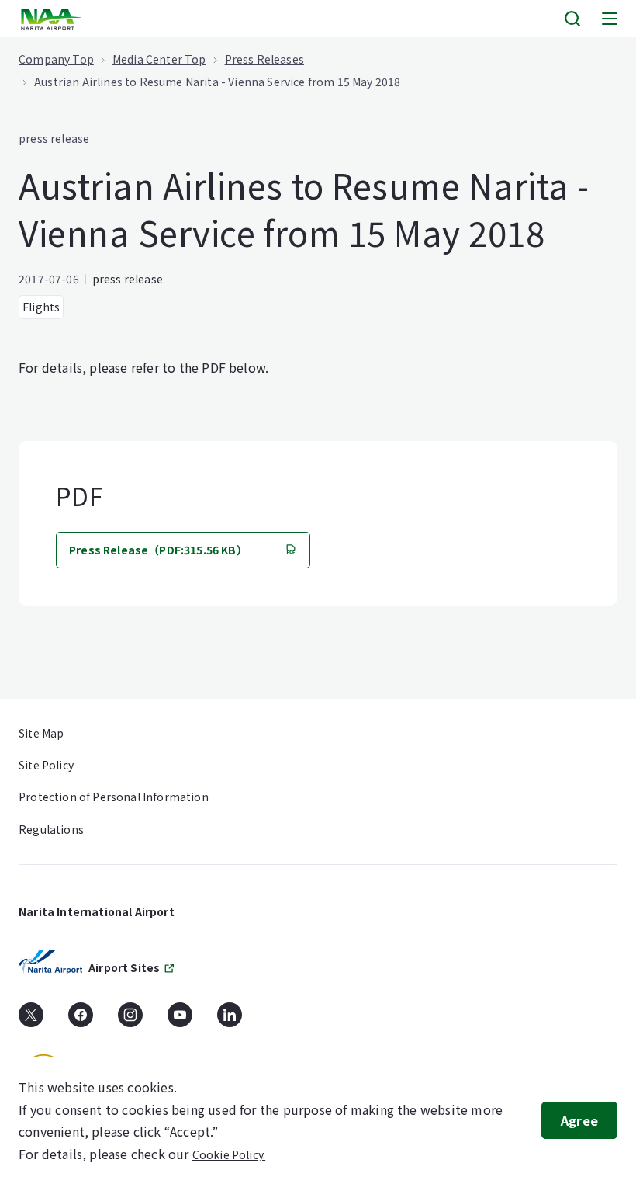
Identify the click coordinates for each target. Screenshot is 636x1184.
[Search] (572, 18)
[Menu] (609, 18)
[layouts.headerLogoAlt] (52, 19)
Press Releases (264, 59)
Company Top (56, 59)
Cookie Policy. (228, 1154)
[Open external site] (31, 1020)
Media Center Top (159, 59)
